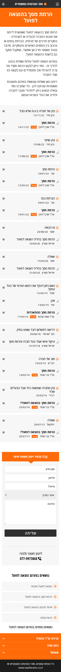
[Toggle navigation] (57, 4)
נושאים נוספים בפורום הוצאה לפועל (30, 627)
